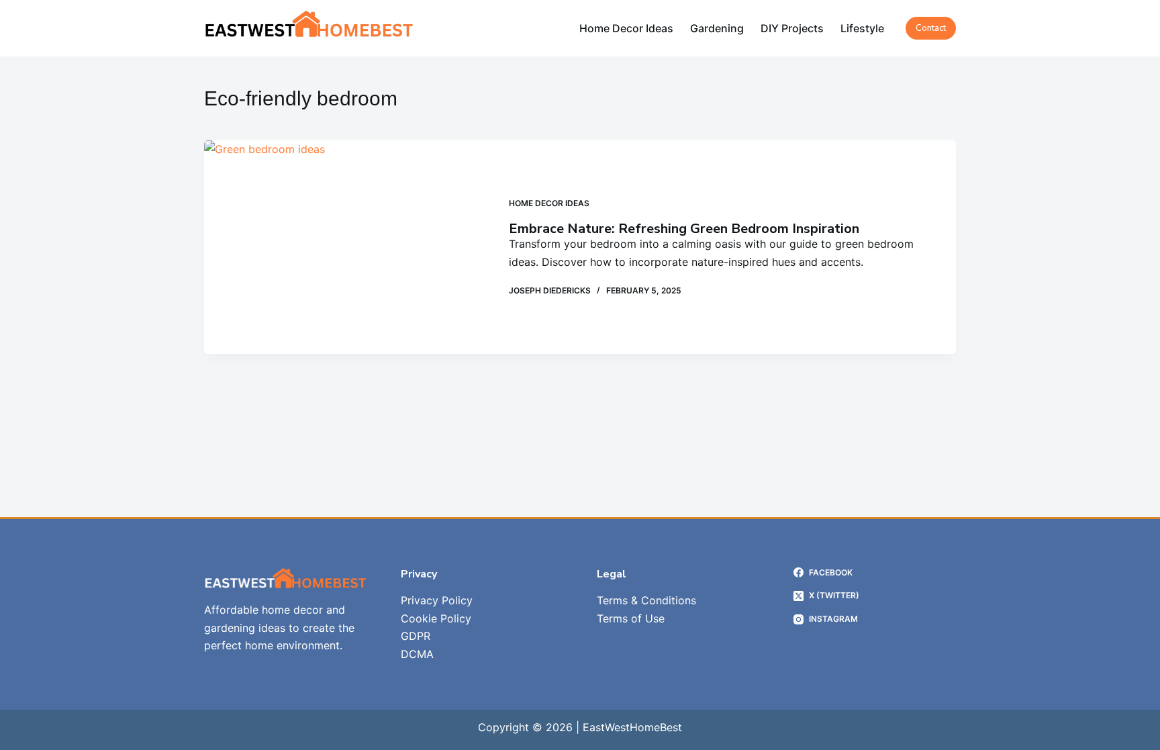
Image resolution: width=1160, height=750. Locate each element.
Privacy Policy (437, 600)
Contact (931, 28)
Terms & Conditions (646, 600)
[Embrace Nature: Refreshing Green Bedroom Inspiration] (346, 247)
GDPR (415, 636)
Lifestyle (862, 28)
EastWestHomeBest (632, 727)
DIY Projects (792, 28)
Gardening (717, 28)
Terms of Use (631, 618)
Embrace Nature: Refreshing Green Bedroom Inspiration (684, 229)
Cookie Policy (436, 618)
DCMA (417, 654)
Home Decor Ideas (626, 28)
